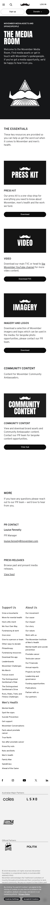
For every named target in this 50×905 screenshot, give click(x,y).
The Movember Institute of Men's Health (36, 641)
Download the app (9, 657)
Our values (30, 631)
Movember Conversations (13, 726)
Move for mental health (12, 618)
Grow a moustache (10, 613)
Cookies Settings (12, 899)
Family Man (7, 760)
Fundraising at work (10, 631)
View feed (9, 574)
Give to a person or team (12, 640)
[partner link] (13, 805)
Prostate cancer (32, 654)
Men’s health (7, 755)
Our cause (29, 618)
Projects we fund (32, 672)
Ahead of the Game (10, 768)
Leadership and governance (32, 677)
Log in (43, 5)
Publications (30, 688)
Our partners (31, 697)
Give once (6, 635)
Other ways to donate (11, 644)
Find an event (8, 675)
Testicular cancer (32, 659)
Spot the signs (8, 713)
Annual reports (31, 668)
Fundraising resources (11, 653)
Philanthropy (7, 648)
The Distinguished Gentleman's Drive (10, 688)
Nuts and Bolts (8, 751)
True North (6, 738)
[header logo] (25, 4)
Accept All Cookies (31, 899)
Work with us (31, 635)
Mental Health (8, 708)
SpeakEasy (7, 764)
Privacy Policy (24, 894)
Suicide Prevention (10, 717)
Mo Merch (6, 670)
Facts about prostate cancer (11, 731)
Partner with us (32, 692)
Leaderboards (8, 662)
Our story (29, 626)
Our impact (30, 622)
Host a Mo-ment (9, 622)
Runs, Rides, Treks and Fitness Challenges (12, 695)
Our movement (32, 613)
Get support (7, 721)
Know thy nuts (8, 746)
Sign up (12, 12)
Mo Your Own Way (9, 626)
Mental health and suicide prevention (36, 648)
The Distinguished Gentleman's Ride (10, 680)
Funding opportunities (35, 684)
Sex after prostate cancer (13, 742)
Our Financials (31, 663)
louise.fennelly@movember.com (21, 541)
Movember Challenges (11, 666)
